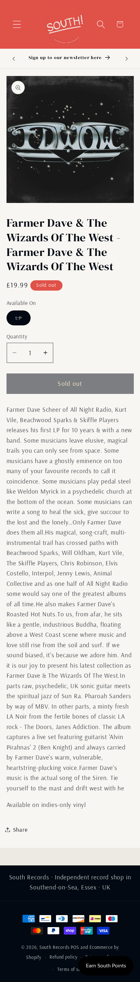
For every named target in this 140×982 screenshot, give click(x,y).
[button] (16, 24)
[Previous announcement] (14, 58)
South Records (54, 947)
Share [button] (20, 829)
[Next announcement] (126, 58)
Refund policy (63, 957)
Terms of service (74, 969)
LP (23, 319)
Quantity (17, 336)
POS (75, 947)
